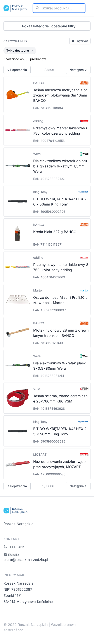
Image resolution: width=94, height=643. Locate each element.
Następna (77, 70)
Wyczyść (82, 40)
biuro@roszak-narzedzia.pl (25, 559)
